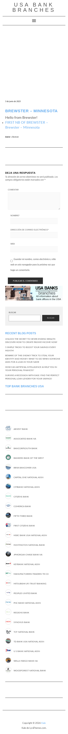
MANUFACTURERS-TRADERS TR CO (31, 574)
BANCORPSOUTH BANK (25, 448)
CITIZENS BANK (21, 496)
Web (12, 244)
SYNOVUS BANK (22, 622)
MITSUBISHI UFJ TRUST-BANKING (30, 583)
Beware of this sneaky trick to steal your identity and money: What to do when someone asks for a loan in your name (32, 358)
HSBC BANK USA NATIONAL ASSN (30, 535)
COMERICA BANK (22, 506)
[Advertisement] (34, 61)
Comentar (13, 190)
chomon (15, 137)
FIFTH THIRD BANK (23, 516)
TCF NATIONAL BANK (24, 632)
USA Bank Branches (34, 7)
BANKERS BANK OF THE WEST (29, 458)
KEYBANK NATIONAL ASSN (27, 564)
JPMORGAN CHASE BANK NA (28, 554)
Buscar (12, 313)
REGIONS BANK (21, 612)
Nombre (15, 215)
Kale (43, 723)
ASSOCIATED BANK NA (25, 439)
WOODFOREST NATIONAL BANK (30, 670)
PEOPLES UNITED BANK (25, 593)
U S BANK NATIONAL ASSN (27, 651)
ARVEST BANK (21, 429)
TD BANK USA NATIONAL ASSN (29, 641)
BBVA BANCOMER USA (25, 468)
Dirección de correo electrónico (29, 230)
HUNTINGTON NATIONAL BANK (29, 545)
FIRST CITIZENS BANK (24, 525)
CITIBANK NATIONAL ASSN (27, 487)
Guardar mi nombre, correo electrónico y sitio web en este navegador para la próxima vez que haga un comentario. (33, 264)
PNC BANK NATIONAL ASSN (27, 603)
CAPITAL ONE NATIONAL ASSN (28, 477)
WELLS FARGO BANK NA (26, 661)
